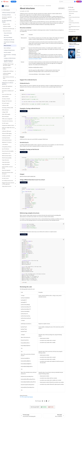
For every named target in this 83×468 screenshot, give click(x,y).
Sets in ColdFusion (7, 48)
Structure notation (72, 9)
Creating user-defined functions (10, 58)
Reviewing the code (72, 31)
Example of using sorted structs (74, 22)
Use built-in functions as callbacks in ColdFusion (8, 61)
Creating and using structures (9, 50)
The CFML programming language (6, 21)
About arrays (6, 35)
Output (70, 19)
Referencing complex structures (74, 29)
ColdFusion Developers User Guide (8, 12)
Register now (71, 46)
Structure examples (7, 52)
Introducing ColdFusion (6, 14)
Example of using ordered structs (74, 17)
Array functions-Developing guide (9, 43)
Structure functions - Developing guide (10, 55)
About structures (7, 45)
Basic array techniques (8, 37)
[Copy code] (63, 94)
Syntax (70, 15)
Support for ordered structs (73, 11)
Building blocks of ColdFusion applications (7, 83)
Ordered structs (71, 13)
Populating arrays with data (9, 39)
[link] (6, 1)
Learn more (78, 57)
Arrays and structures (8, 33)
